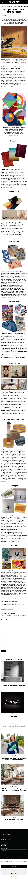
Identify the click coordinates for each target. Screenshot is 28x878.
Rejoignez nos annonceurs (6, 841)
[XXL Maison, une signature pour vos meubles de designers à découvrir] (14, 774)
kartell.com (4, 462)
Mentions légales (14, 876)
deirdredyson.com (5, 181)
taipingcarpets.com (10, 339)
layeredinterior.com (10, 297)
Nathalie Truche (16, 599)
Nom (2, 634)
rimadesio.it (11, 535)
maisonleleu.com (5, 397)
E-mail (3, 639)
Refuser (14, 870)
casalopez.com (16, 594)
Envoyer (3, 650)
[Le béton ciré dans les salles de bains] (14, 671)
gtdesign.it (3, 481)
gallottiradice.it (9, 468)
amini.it (14, 415)
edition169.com (5, 283)
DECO (6, 6)
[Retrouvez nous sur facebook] (1, 845)
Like (3, 608)
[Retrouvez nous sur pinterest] (5, 845)
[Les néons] (14, 702)
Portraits (14, 755)
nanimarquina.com (6, 456)
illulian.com (4, 278)
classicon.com (22, 409)
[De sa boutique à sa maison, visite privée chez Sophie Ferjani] (14, 743)
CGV (4, 850)
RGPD (2, 850)
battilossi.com (19, 174)
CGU (6, 850)
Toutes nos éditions (5, 834)
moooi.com (13, 351)
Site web (3, 644)
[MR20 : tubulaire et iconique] (14, 805)
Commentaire (5, 620)
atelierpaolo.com (14, 345)
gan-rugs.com (10, 228)
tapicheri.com (9, 403)
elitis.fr (15, 474)
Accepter (14, 866)
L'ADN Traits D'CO (4, 836)
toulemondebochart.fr (11, 359)
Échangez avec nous (5, 839)
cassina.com (23, 62)
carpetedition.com (14, 135)
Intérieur (14, 817)
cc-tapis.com (4, 522)
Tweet (10, 608)
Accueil (2, 6)
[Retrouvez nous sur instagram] (3, 845)
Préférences (14, 873)
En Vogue (16, 683)
